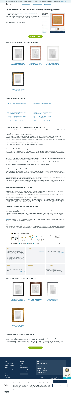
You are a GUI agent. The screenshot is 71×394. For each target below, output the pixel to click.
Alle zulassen (59, 381)
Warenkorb (62, 4)
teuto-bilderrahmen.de (42, 372)
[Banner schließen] (69, 380)
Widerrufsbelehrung (24, 369)
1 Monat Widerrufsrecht (38, 4)
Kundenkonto (7, 377)
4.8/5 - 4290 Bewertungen (26, 4)
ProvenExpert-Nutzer (61, 252)
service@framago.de (42, 370)
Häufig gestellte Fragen (9, 369)
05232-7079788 (48, 4)
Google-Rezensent (41, 251)
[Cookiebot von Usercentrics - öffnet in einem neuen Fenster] (6, 392)
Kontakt (7, 219)
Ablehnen (60, 385)
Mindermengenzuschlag (9, 365)
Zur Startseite (7, 373)
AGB (21, 365)
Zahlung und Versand (9, 363)
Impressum (22, 363)
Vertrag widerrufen (23, 374)
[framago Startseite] (9, 4)
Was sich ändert (63, 1)
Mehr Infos (57, 243)
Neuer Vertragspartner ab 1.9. (25, 377)
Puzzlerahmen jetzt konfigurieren (35, 36)
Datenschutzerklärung (24, 367)
